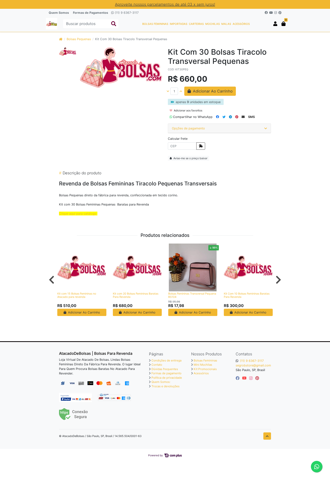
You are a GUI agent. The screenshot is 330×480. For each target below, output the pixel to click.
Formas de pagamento (166, 373)
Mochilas (212, 23)
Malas (226, 23)
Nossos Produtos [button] (206, 354)
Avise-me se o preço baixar (190, 158)
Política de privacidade (166, 377)
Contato (156, 364)
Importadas (178, 23)
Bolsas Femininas (155, 23)
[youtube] (245, 378)
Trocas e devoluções (165, 386)
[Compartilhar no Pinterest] (237, 116)
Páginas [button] (156, 354)
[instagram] (251, 378)
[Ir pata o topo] (267, 436)
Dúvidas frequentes (164, 369)
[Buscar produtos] (114, 24)
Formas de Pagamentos (90, 13)
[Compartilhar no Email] (243, 116)
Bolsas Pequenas (79, 39)
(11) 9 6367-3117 (126, 13)
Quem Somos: (160, 382)
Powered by (156, 455)
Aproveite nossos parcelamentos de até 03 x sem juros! (165, 4)
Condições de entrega (166, 360)
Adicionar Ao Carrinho (83, 312)
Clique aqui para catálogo (77, 213)
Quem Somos (59, 13)
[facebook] (238, 378)
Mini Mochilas (203, 364)
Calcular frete (178, 139)
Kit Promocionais (205, 369)
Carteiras (196, 23)
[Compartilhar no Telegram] (230, 116)
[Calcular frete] (200, 146)
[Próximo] (278, 279)
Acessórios (241, 23)
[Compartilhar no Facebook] (217, 116)
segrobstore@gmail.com (253, 365)
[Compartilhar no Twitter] (224, 116)
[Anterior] (51, 279)
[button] (275, 24)
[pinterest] (257, 378)
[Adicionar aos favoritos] (62, 247)
